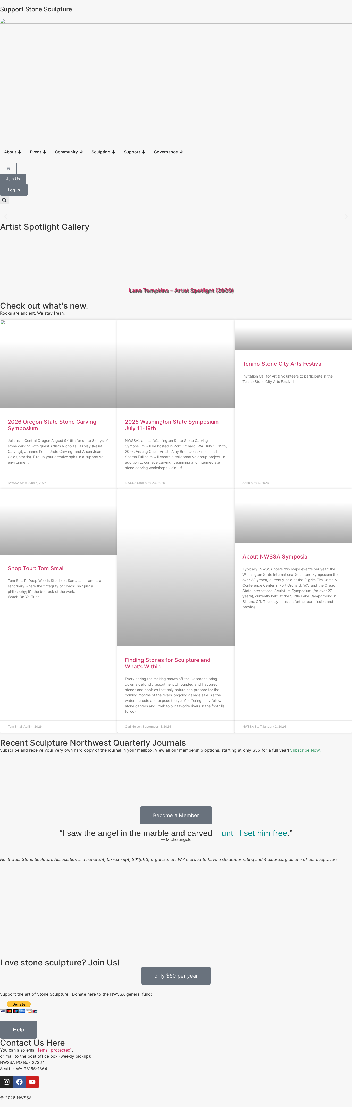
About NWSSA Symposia (274, 556)
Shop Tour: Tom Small (36, 568)
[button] (4, 200)
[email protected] (55, 1050)
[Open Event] (45, 152)
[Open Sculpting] (114, 152)
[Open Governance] (181, 152)
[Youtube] (32, 1082)
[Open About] (20, 152)
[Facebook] (19, 1082)
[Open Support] (143, 152)
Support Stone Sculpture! (37, 9)
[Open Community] (81, 152)
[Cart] (8, 168)
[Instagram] (6, 1082)
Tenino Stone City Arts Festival (282, 363)
